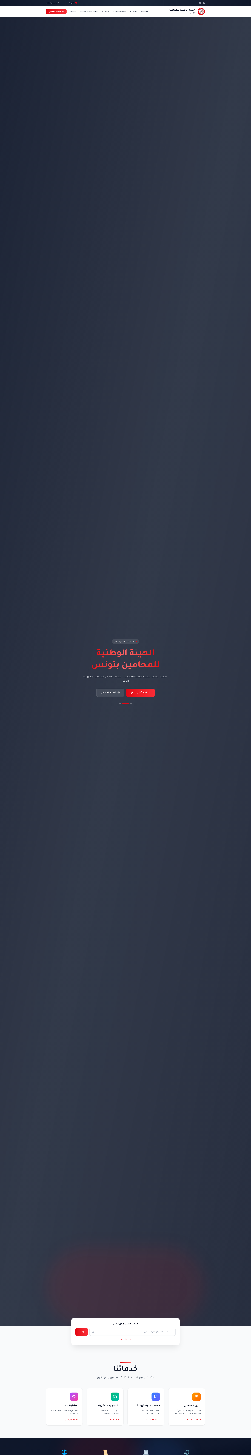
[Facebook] (204, 3)
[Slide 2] (128, 703)
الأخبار (107, 11)
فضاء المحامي (55, 11)
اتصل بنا (73, 11)
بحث (82, 1332)
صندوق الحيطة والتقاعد (89, 11)
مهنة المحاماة (120, 11)
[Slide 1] (131, 703)
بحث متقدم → (125, 1339)
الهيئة (135, 11)
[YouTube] (200, 3)
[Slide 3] (122, 703)
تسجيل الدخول (51, 3)
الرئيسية (144, 11)
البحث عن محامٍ (138, 692)
